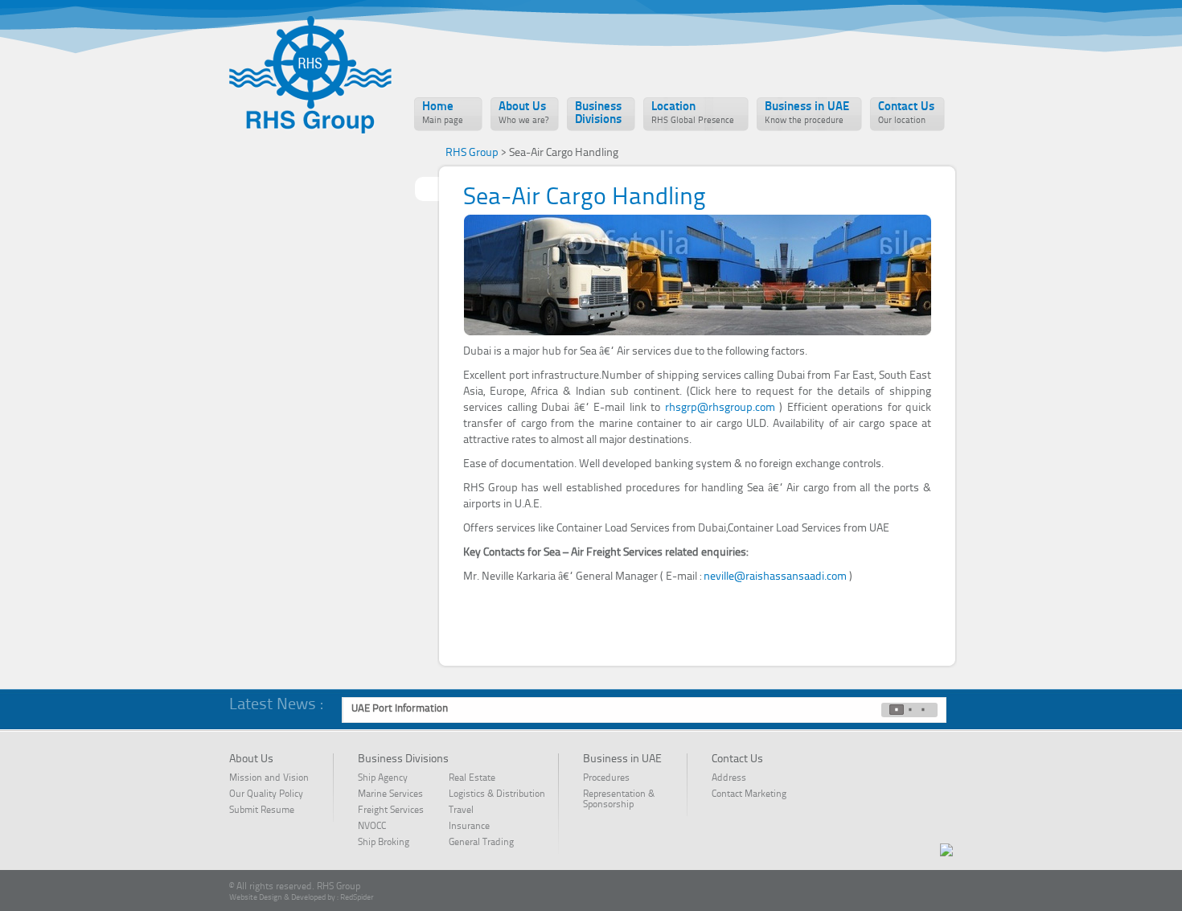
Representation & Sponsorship (619, 800)
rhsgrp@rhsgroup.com (722, 407)
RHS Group (472, 152)
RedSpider (357, 897)
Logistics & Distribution (497, 794)
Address (729, 778)
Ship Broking (383, 842)
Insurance (469, 826)
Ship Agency (383, 778)
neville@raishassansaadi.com (776, 576)
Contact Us (906, 113)
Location (692, 113)
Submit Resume (261, 810)
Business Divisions (598, 113)
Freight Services (391, 810)
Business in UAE (807, 113)
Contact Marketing (749, 794)
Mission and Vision (269, 778)
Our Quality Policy (266, 794)
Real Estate (472, 778)
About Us (523, 113)
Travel (461, 810)
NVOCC (381, 826)
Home (442, 113)
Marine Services (390, 794)
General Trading (481, 842)
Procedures (606, 778)
